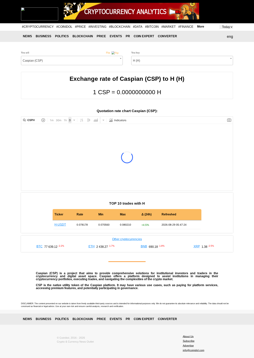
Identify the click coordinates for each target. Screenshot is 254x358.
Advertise (188, 345)
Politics (62, 36)
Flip (108, 52)
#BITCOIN (152, 26)
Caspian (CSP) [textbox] (33, 60)
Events (116, 36)
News (27, 36)
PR (128, 36)
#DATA (137, 26)
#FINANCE (185, 26)
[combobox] (72, 60)
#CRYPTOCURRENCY (38, 26)
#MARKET (168, 26)
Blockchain (83, 36)
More (200, 26)
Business (43, 36)
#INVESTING (97, 26)
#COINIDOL (64, 26)
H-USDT (60, 224)
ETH (92, 246)
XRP (197, 246)
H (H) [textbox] (136, 60)
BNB (144, 246)
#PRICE (80, 26)
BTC (39, 246)
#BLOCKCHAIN (119, 26)
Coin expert (144, 36)
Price (101, 36)
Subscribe (188, 340)
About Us (188, 336)
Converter (167, 36)
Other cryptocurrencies (127, 239)
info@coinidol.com (193, 350)
